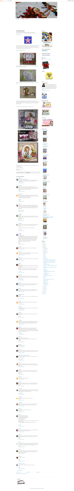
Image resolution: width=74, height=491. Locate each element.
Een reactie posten (20, 470)
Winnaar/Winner (45, 258)
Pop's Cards (44, 208)
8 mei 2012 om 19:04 (21, 352)
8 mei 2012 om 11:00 (21, 220)
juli (43, 254)
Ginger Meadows (45, 282)
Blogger (43, 488)
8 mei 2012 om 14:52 (21, 298)
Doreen (19, 257)
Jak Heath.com (45, 168)
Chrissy (19, 388)
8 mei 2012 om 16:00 (21, 317)
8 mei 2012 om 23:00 (21, 400)
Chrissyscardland (45, 130)
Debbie (19, 456)
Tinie (19, 362)
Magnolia (44, 281)
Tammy (19, 246)
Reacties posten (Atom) (23, 473)
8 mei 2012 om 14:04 (21, 291)
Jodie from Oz (45, 231)
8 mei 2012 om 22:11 (21, 394)
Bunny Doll (44, 276)
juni (44, 255)
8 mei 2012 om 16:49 (21, 334)
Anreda (19, 223)
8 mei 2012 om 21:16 (21, 374)
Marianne (19, 185)
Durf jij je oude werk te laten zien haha (48, 279)
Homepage (28, 472)
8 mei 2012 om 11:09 (21, 230)
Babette (19, 275)
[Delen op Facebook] (28, 172)
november (44, 249)
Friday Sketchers (45, 237)
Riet (19, 414)
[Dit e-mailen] (25, 172)
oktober (44, 250)
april (44, 286)
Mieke (19, 449)
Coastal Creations (45, 224)
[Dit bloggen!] (26, 172)
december (44, 248)
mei (44, 256)
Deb (19, 434)
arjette (19, 312)
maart (44, 287)
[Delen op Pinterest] (29, 172)
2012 (43, 247)
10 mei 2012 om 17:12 (21, 453)
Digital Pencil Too (45, 201)
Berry (19, 282)
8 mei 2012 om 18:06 (21, 341)
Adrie (19, 369)
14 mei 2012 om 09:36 (21, 468)
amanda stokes (20, 294)
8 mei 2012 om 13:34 (21, 272)
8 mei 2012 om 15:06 (21, 304)
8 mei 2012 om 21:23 (21, 379)
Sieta (19, 263)
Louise (19, 408)
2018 (43, 242)
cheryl (19, 251)
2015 (43, 243)
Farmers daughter (45, 280)
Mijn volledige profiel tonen (45, 90)
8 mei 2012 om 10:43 (21, 201)
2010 (43, 292)
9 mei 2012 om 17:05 (21, 439)
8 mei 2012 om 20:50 (21, 366)
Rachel (19, 344)
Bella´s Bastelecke (21, 463)
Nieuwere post (18, 472)
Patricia (19, 178)
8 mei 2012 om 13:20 (21, 260)
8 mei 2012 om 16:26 (21, 324)
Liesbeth (19, 214)
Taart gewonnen (45, 274)
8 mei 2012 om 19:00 (21, 346)
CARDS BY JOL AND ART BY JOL (23, 355)
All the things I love (45, 161)
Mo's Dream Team (45, 137)
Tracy (19, 428)
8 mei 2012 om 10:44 (21, 211)
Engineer (44, 257)
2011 (43, 291)
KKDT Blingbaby (45, 270)
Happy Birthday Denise (46, 273)
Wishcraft (44, 188)
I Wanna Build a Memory (46, 181)
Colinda (19, 320)
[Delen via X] (27, 172)
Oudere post (37, 472)
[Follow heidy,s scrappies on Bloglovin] (45, 51)
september (44, 251)
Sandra (36, 45)
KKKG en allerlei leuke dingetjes (47, 275)
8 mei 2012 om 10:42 (21, 191)
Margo (19, 233)
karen (19, 349)
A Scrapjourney (45, 148)
